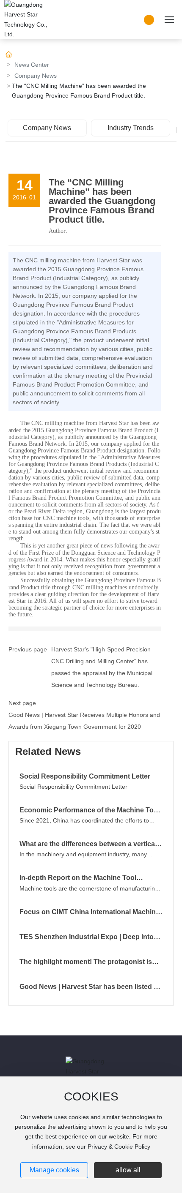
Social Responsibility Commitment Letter (84, 776)
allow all (128, 1170)
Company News (35, 75)
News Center (31, 64)
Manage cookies (54, 1170)
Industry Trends (131, 127)
